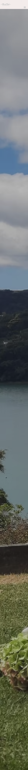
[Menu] (25, 7)
